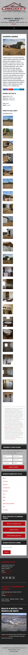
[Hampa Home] (14, 56)
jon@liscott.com (5, 636)
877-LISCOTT (9, 572)
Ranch (4, 478)
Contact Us (8, 562)
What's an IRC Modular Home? (14, 523)
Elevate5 (16, 651)
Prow (4, 494)
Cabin (4, 497)
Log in (18, 649)
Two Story (5, 481)
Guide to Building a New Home (14, 535)
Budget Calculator (14, 529)
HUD (4, 506)
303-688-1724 (7, 570)
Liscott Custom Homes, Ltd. (14, 8)
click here (13, 438)
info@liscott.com (5, 574)
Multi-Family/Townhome (8, 503)
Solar (4, 500)
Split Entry (5, 491)
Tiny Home (5, 510)
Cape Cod (5, 484)
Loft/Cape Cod (6, 487)
